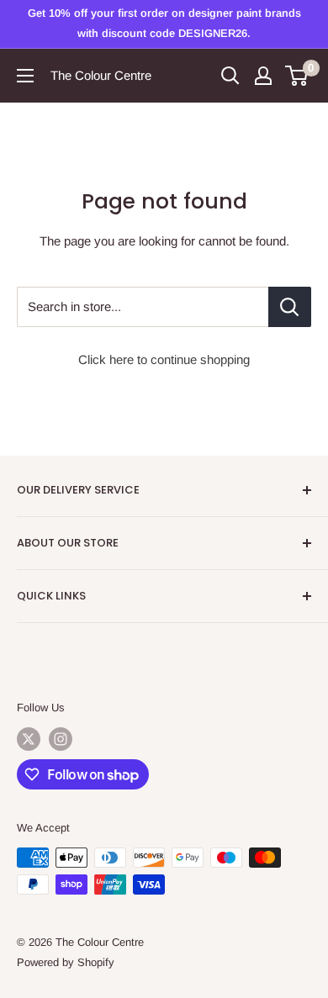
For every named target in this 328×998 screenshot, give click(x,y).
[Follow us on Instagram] (60, 739)
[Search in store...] (289, 307)
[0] (297, 76)
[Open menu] (25, 75)
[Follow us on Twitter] (28, 739)
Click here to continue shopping (164, 359)
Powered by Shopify (65, 962)
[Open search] (230, 75)
